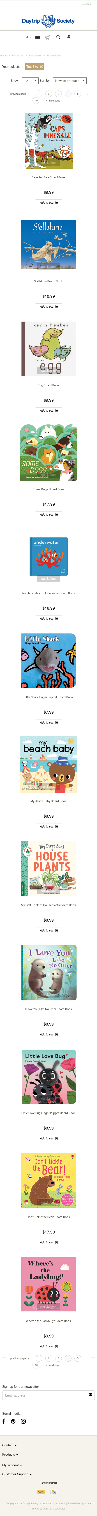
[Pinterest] (13, 1421)
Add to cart (47, 202)
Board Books (54, 55)
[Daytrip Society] (48, 21)
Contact (86, 4)
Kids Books (35, 55)
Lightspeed (86, 1503)
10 (36, 100)
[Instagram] (23, 1421)
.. (87, 93)
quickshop (48, 162)
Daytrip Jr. (17, 55)
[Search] (58, 37)
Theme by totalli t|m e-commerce (48, 1508)
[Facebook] (3, 1421)
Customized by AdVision (52, 1503)
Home (3, 55)
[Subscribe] (91, 1393)
